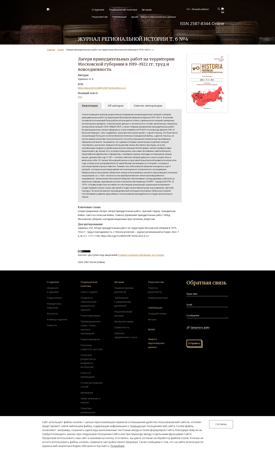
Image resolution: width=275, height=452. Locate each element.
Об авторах (116, 105)
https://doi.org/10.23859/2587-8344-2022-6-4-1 (102, 87)
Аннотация (90, 105)
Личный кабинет (200, 9)
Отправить (194, 343)
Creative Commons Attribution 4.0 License (141, 254)
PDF (80, 96)
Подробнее (117, 446)
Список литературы (148, 105)
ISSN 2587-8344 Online (202, 23)
